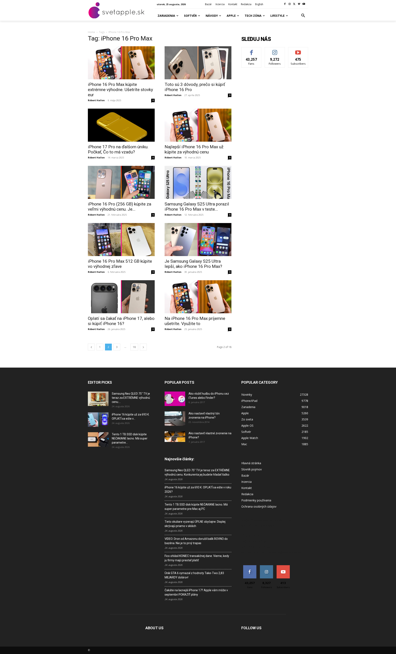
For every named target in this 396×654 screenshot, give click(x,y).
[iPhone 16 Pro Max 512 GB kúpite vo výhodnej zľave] (121, 239)
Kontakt (246, 488)
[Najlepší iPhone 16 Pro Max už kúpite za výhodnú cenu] (198, 125)
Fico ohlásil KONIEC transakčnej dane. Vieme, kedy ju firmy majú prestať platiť (197, 558)
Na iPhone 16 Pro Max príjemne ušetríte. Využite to (195, 321)
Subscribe (298, 50)
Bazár (245, 475)
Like (251, 50)
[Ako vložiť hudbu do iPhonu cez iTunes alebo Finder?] (175, 399)
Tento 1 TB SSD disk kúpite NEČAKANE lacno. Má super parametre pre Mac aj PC (196, 506)
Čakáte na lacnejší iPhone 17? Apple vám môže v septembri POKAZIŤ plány (196, 592)
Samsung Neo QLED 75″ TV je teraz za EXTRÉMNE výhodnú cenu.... (131, 398)
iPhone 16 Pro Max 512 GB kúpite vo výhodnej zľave (120, 264)
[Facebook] (285, 4)
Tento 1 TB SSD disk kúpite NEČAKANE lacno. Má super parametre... (129, 438)
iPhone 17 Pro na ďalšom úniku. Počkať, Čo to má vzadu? (118, 149)
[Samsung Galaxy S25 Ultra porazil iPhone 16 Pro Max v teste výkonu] (198, 182)
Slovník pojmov (251, 469)
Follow (275, 50)
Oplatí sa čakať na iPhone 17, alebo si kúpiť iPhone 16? (121, 321)
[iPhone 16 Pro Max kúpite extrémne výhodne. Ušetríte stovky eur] (121, 62)
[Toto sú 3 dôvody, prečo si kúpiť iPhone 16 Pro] (198, 62)
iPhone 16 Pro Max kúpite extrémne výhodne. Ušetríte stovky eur (120, 89)
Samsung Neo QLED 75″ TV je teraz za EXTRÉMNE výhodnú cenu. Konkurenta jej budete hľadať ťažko (197, 472)
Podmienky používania (256, 500)
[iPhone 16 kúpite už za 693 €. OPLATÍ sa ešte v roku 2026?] (98, 419)
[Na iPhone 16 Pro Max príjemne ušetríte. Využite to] (198, 296)
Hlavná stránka (251, 463)
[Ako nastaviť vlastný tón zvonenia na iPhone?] (175, 418)
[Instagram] (289, 4)
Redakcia (247, 494)
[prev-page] (91, 347)
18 (134, 347)
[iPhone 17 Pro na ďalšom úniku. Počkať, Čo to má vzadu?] (121, 125)
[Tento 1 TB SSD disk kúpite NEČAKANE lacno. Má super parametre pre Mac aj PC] (98, 439)
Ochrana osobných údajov (258, 506)
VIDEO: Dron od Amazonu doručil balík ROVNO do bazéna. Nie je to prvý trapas (196, 541)
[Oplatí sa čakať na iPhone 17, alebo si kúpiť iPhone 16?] (121, 296)
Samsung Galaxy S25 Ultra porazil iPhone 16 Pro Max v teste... (197, 207)
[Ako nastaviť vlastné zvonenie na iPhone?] (175, 436)
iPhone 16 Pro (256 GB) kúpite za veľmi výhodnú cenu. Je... (119, 207)
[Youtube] (303, 4)
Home (91, 32)
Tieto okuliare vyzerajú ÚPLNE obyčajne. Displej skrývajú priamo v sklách (195, 524)
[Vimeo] (299, 4)
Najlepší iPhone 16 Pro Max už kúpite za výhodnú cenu (194, 149)
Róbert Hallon (96, 100)
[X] (294, 4)
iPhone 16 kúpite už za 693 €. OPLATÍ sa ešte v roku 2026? (198, 489)
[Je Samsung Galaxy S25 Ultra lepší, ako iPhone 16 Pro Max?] (198, 239)
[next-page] (143, 347)
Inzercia (246, 482)
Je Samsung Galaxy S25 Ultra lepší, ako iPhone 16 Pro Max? (193, 264)
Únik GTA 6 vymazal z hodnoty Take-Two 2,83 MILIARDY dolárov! (194, 575)
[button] (303, 16)
